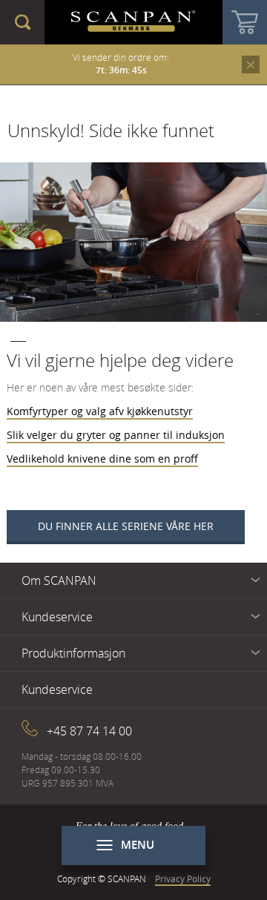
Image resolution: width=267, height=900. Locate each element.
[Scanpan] (133, 22)
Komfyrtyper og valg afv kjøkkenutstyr (100, 411)
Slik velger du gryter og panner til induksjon (116, 435)
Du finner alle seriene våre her (126, 526)
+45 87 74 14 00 (89, 731)
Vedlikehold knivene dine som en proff (102, 458)
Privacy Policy (183, 878)
